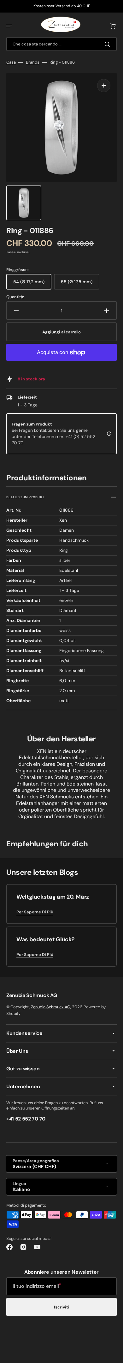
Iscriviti (61, 1307)
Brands (32, 62)
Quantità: (15, 297)
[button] (9, 26)
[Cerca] (108, 44)
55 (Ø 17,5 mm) (80, 284)
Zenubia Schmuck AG (50, 1007)
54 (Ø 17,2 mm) (32, 284)
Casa (11, 62)
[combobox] (61, 44)
